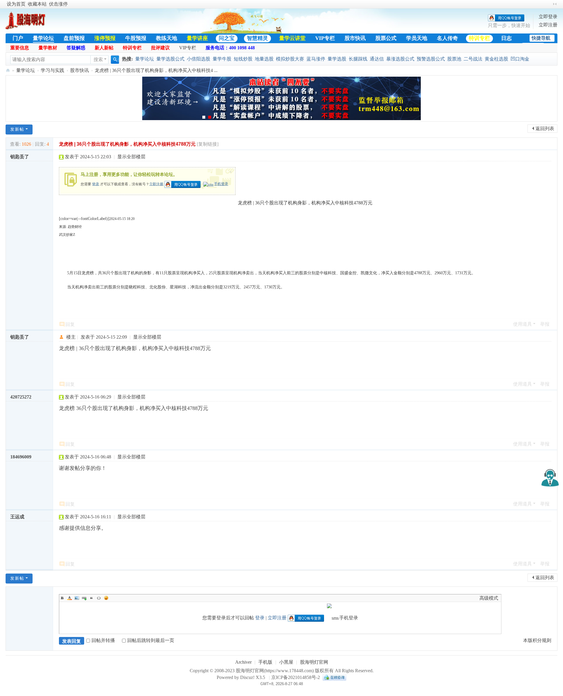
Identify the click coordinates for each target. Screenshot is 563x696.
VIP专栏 (325, 38)
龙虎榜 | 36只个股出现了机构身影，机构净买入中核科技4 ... (156, 70)
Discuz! (247, 677)
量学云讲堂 (292, 38)
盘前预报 (74, 38)
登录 (95, 184)
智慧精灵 (257, 38)
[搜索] (115, 60)
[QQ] (333, 677)
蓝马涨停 (315, 58)
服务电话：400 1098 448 (230, 47)
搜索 (98, 59)
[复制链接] (207, 144)
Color (69, 598)
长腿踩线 (358, 58)
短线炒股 (243, 58)
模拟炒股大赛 (290, 58)
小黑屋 (286, 662)
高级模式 (488, 598)
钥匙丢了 (19, 156)
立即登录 (548, 16)
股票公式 (385, 38)
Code (99, 598)
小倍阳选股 (198, 58)
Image (77, 598)
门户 (18, 38)
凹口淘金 (520, 58)
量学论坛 (43, 38)
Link (84, 598)
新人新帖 (104, 47)
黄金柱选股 (496, 58)
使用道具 (522, 324)
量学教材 (47, 47)
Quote (91, 598)
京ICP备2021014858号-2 (295, 677)
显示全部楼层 (131, 156)
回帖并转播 (103, 640)
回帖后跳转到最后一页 (150, 640)
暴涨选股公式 (400, 58)
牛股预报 (135, 38)
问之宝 (227, 38)
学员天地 (416, 38)
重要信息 (19, 47)
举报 (545, 324)
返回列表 (544, 128)
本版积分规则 (537, 640)
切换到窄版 (554, 4)
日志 (506, 38)
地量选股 (264, 58)
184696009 (20, 456)
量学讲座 (197, 38)
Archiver (243, 662)
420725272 (20, 396)
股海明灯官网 (8, 70)
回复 (70, 324)
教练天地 (166, 38)
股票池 (454, 58)
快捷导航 (541, 38)
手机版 (265, 662)
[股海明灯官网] (28, 26)
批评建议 (160, 47)
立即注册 (548, 24)
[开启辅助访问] (549, 4)
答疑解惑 (76, 47)
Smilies (106, 598)
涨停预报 (105, 38)
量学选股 (337, 58)
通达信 (377, 58)
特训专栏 (479, 38)
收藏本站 (37, 3)
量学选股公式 (170, 58)
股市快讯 (355, 38)
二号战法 (473, 58)
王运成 (17, 516)
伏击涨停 (58, 3)
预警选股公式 (431, 58)
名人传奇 (447, 38)
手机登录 (221, 184)
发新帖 (17, 129)
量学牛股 (222, 58)
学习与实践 (52, 70)
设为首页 (16, 3)
